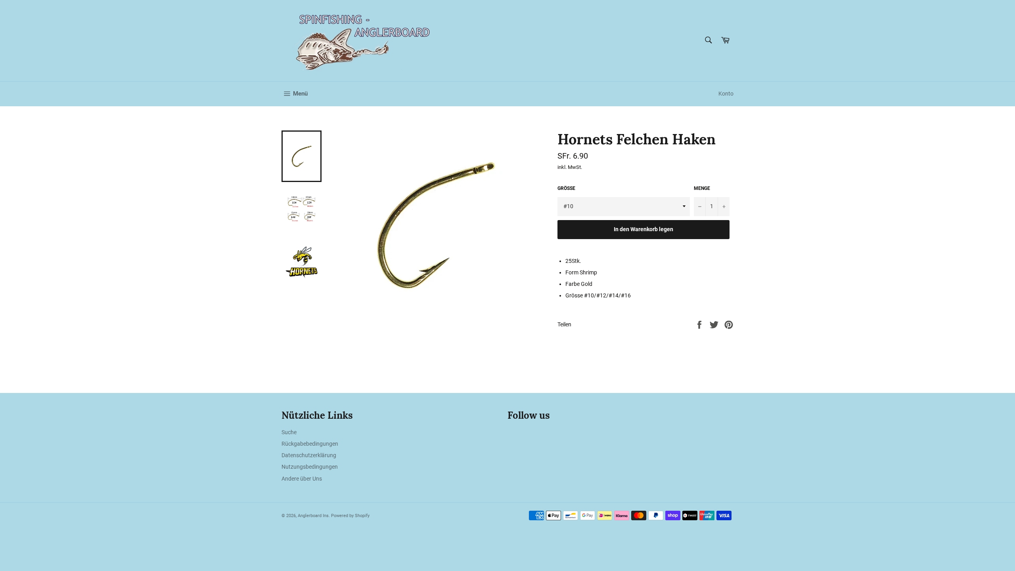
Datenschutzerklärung (309, 455)
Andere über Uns (302, 478)
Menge (702, 188)
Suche (289, 432)
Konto (725, 93)
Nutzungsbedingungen (310, 467)
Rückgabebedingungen (310, 444)
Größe (566, 188)
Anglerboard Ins (313, 515)
